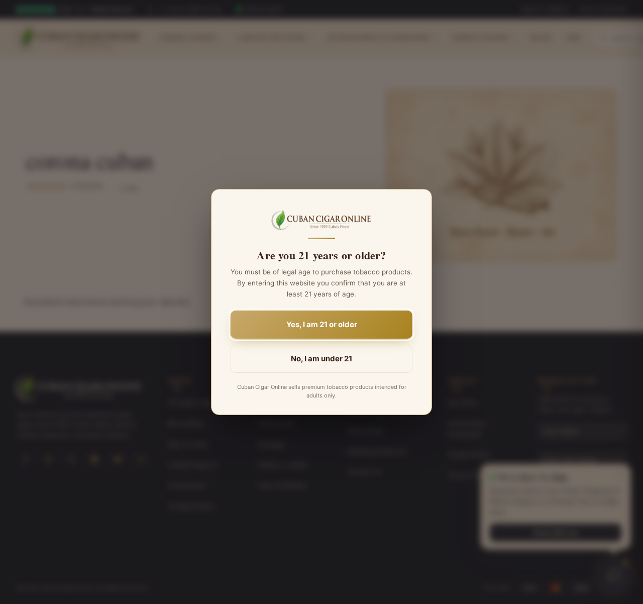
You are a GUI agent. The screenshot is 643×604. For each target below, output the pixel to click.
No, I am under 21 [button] (321, 358)
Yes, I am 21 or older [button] (321, 324)
